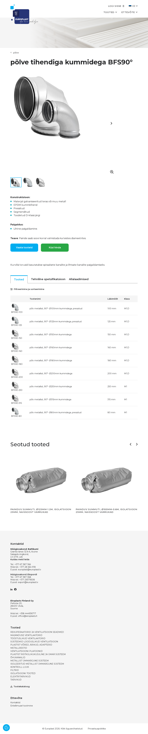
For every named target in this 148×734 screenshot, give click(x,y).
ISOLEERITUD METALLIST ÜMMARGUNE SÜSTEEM (37, 664)
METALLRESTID (18, 648)
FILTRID (14, 670)
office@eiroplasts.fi (27, 616)
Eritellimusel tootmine (21, 705)
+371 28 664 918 (28, 567)
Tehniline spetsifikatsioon (48, 279)
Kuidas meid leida (19, 559)
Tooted (108, 12)
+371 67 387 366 (23, 564)
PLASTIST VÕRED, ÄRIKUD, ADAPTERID (31, 644)
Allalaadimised (79, 279)
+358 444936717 (28, 613)
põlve (16, 52)
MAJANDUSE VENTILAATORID (26, 635)
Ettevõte (128, 12)
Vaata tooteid (24, 247)
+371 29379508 (27, 579)
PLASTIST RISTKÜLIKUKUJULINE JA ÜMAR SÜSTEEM (38, 654)
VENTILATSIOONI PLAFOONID (26, 651)
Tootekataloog (22, 686)
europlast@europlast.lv (29, 569)
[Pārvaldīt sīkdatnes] (6, 727)
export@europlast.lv (28, 582)
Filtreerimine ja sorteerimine (28, 289)
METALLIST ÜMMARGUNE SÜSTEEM (29, 660)
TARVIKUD (16, 679)
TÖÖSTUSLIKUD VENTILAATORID (27, 638)
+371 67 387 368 (23, 577)
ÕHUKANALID (17, 657)
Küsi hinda (55, 247)
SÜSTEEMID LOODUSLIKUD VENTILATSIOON (34, 641)
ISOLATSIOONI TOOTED (23, 673)
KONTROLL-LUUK (19, 667)
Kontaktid (15, 702)
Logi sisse (114, 6)
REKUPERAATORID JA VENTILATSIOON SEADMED (37, 632)
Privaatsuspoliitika (97, 728)
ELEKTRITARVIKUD (20, 676)
